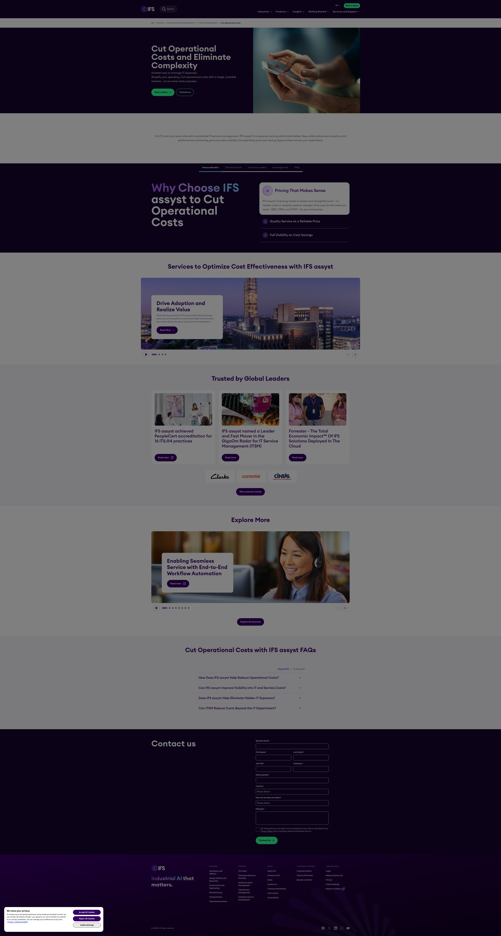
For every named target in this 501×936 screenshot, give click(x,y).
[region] (53, 919)
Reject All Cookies (86, 918)
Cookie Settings (87, 925)
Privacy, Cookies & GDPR (17, 922)
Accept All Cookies (87, 912)
